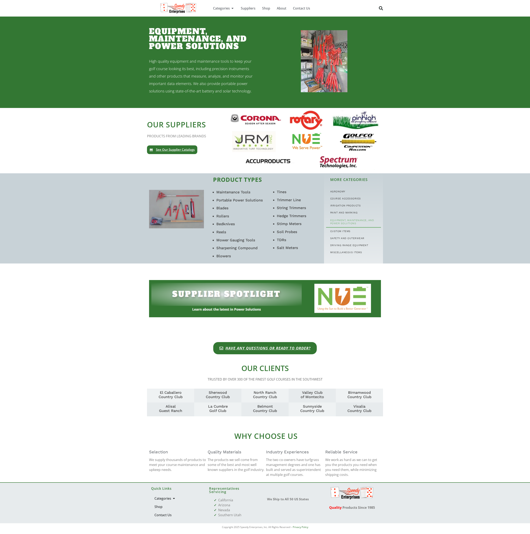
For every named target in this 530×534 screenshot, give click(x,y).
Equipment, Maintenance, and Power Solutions (352, 222)
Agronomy (337, 191)
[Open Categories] (232, 8)
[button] (381, 8)
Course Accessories (345, 198)
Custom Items (340, 231)
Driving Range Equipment (349, 245)
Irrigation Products (345, 205)
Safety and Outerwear (347, 238)
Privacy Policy (300, 527)
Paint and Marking (344, 212)
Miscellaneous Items (346, 252)
